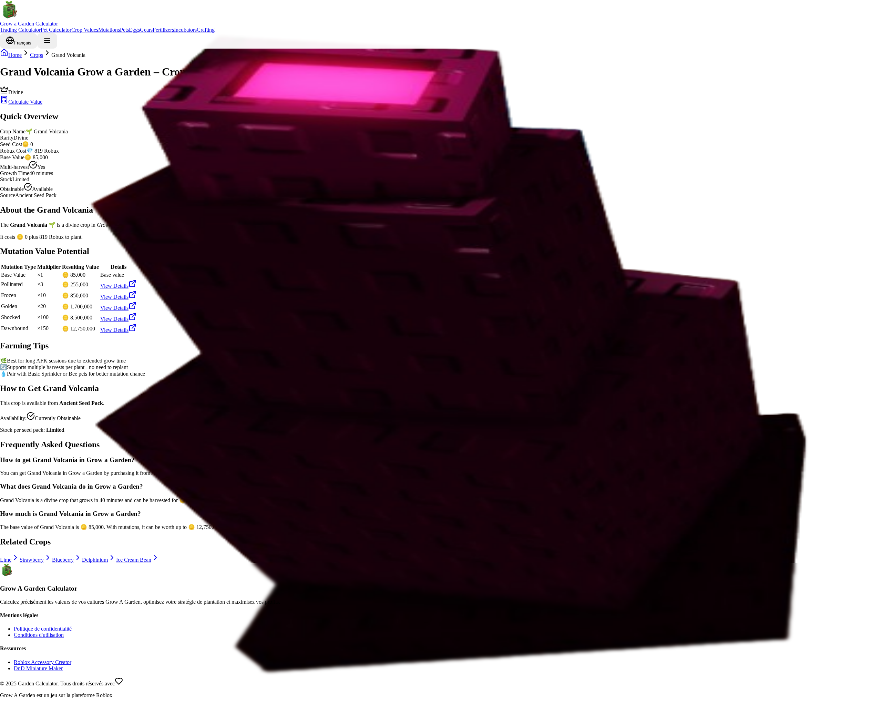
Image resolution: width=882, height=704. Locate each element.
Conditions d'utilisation (39, 635)
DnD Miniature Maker (38, 668)
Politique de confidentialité (43, 629)
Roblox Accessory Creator (42, 662)
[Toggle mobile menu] (47, 41)
